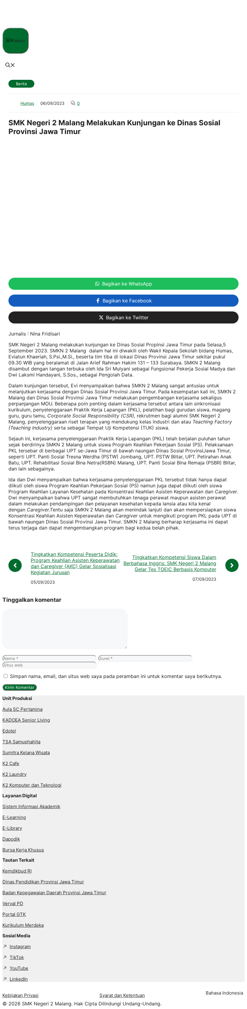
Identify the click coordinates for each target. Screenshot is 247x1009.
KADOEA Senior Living (26, 720)
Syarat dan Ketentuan (122, 995)
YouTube (19, 968)
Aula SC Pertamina (22, 709)
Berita (21, 83)
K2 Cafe (10, 763)
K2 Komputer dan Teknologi (31, 785)
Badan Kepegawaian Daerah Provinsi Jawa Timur (54, 892)
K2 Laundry (14, 774)
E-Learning (14, 817)
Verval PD (12, 903)
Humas (27, 103)
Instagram (20, 946)
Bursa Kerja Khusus (23, 850)
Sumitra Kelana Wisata (26, 752)
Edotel (9, 731)
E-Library (12, 828)
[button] (10, 66)
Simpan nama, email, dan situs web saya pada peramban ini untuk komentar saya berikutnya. (116, 676)
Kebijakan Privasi (20, 995)
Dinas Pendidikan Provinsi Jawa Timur (43, 882)
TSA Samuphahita (21, 742)
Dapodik (11, 839)
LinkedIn (19, 979)
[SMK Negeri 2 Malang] (45, 25)
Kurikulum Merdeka (23, 925)
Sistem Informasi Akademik (31, 806)
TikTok (17, 957)
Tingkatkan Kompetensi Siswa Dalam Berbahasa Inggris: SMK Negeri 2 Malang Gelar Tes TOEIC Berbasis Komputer (170, 563)
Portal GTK (14, 914)
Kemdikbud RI (17, 871)
